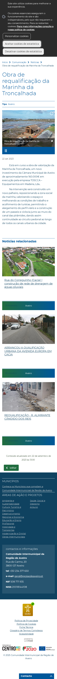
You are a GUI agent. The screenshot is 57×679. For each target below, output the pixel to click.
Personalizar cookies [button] (16, 36)
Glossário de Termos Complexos (26, 630)
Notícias (35, 62)
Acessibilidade (26, 634)
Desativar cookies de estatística (23, 51)
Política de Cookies (26, 624)
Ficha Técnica (26, 627)
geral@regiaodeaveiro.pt (28, 576)
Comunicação (19, 62)
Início (5, 62)
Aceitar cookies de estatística (22, 43)
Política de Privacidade (26, 620)
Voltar (13, 468)
